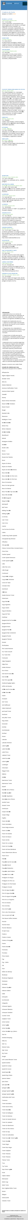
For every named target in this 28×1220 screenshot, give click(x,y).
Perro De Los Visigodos (8, 899)
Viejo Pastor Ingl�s (7, 1169)
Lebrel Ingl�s (5, 761)
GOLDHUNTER (5, 240)
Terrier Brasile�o (6, 1109)
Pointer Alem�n (6, 946)
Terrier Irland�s (6, 1141)
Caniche (4, 526)
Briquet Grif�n (6, 501)
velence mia (5, 175)
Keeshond (4, 714)
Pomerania (5, 949)
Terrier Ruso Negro (7, 1147)
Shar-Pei (4, 1034)
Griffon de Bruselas (7, 686)
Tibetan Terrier (6, 1160)
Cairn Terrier (5, 520)
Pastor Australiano (7, 824)
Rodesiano (4, 981)
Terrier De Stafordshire (8, 1135)
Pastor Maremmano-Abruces (9, 852)
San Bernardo (5, 1000)
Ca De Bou (5, 516)
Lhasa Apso (5, 767)
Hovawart (4, 698)
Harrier (4, 695)
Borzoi (3, 451)
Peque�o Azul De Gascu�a (9, 862)
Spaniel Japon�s (6, 1072)
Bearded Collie (5, 413)
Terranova (4, 1100)
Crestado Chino (6, 586)
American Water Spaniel (8, 391)
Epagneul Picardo (6, 636)
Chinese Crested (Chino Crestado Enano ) (12, 548)
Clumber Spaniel (6, 554)
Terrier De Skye (6, 1131)
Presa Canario (5, 956)
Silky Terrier (5, 1050)
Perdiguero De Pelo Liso (8, 880)
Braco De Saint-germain (8, 485)
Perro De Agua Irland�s (8, 893)
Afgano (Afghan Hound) (8, 375)
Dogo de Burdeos (6, 611)
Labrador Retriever (7, 742)
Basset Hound (5, 407)
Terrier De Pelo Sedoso (8, 1128)
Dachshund (5, 589)
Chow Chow (5, 551)
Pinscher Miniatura (6, 928)
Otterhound (5, 808)
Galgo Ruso (5, 664)
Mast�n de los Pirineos (8, 789)
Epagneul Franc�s (7, 629)
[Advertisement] (14, 74)
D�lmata (4, 592)
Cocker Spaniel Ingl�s (7, 560)
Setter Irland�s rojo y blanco (9, 1031)
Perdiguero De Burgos (8, 877)
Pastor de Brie (5, 840)
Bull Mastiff (5, 504)
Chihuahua (4, 542)
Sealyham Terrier (6, 1019)
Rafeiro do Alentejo (7, 971)
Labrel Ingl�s (5, 746)
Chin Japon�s (5, 545)
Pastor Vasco (5, 855)
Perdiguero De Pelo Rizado (9, 884)
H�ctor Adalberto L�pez (9, 250)
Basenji (4, 397)
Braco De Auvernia (7, 482)
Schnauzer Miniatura (7, 1009)
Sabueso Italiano (6, 990)
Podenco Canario (6, 937)
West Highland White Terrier (9, 1188)
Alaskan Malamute (6, 385)
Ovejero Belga (5, 815)
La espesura (5, 194)
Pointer (4, 943)
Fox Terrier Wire (6, 655)
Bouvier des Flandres (7, 457)
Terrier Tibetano (6, 1153)
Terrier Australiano (7, 1103)
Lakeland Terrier (6, 755)
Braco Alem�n (6, 473)
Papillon (4, 818)
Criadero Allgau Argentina (10, 273)
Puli (3, 965)
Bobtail (4, 438)
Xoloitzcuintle (5, 1197)
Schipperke (5, 1003)
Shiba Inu (4, 1040)
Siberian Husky (5, 1047)
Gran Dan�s (5, 676)
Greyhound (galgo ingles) (8, 683)
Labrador (4, 739)
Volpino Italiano (6, 1175)
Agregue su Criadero (9, 14)
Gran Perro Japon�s (7, 680)
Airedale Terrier (6, 378)
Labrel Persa (5, 752)
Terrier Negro (5, 1144)
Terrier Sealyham (6, 1150)
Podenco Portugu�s (7, 940)
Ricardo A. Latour (7, 19)
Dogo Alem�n (6, 601)
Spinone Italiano (6, 1078)
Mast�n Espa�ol (6, 793)
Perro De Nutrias (6, 902)
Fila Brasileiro (5, 645)
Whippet (4, 1194)
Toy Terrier (5, 1166)
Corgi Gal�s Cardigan (7, 576)
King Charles (5, 720)
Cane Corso (5, 523)
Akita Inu (4, 382)
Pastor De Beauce (6, 837)
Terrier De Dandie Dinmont (9, 1119)
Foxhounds (5, 658)
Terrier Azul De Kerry (7, 1106)
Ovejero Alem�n (6, 811)
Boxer (3, 460)
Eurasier (4, 642)
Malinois (4, 774)
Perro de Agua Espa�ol (8, 890)
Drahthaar (4, 617)
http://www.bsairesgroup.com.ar (10, 271)
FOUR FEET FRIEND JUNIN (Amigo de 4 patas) (13, 89)
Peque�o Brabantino (7, 868)
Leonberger (5, 764)
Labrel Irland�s (6, 749)
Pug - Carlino (5, 962)
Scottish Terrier (6, 1015)
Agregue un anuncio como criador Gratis (12, 364)
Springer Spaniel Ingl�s (8, 1091)
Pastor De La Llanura (7, 843)
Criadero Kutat (6, 213)
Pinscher (4, 921)
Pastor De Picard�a (7, 846)
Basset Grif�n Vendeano (8, 404)
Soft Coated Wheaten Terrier (9, 1059)
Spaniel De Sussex (6, 1069)
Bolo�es (4, 444)
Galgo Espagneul (6, 661)
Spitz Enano (5, 1081)
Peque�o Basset (6, 865)
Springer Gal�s (6, 1088)
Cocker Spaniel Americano (8, 557)
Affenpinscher (5, 372)
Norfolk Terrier (6, 802)
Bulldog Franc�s (6, 510)
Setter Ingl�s (5, 1025)
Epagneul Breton (6, 623)
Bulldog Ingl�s (6, 513)
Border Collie (5, 447)
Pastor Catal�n (6, 830)
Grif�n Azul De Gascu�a (8, 689)
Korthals (4, 727)
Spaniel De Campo (7, 1066)
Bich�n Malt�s (6, 432)
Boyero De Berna (6, 463)
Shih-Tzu (4, 1044)
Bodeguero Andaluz (7, 441)
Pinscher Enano (6, 924)
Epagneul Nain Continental (9, 633)
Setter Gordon (5, 1022)
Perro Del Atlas (6, 906)
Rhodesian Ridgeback (7, 978)
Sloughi (4, 1056)
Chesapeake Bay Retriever (8, 538)
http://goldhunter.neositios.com (10, 248)
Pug (3, 959)
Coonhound (5, 573)
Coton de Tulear (6, 582)
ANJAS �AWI (5, 139)
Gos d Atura (5, 670)
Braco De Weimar (6, 488)
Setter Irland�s (6, 1028)
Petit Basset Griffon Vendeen (9, 918)
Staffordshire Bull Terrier (8, 1097)
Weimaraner (5, 1179)
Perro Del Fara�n (6, 909)
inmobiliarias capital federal (10, 1218)
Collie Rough (5, 570)
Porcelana (4, 953)
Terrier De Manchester (8, 1125)
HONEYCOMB (5, 38)
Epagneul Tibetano (7, 639)
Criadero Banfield (7, 227)
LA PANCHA (5, 204)
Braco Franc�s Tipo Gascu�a (10, 491)
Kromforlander (5, 730)
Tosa (3, 1163)
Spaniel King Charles (7, 1075)
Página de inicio (20, 1218)
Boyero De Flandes (7, 466)
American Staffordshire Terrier (10, 388)
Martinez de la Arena (8, 184)
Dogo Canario (5, 607)
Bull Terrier (5, 507)
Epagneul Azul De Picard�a (9, 620)
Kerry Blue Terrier (6, 717)
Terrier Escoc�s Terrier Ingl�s (10, 1138)
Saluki (3, 993)
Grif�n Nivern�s (6, 692)
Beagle (4, 410)
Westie (4, 1191)
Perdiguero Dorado (7, 887)
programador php (17, 1216)
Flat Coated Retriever (7, 648)
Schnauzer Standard (7, 1012)
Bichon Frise (5, 425)
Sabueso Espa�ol (6, 987)
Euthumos (5, 127)
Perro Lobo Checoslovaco (8, 912)
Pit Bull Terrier (5, 931)
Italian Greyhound (6, 708)
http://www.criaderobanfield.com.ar (11, 237)
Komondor (5, 724)
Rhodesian (4, 975)
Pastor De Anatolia (7, 833)
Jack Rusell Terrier (6, 711)
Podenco (4, 934)
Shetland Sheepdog (7, 1037)
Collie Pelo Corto (6, 567)
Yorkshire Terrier (6, 1200)
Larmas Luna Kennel (7, 262)
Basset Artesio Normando (8, 400)
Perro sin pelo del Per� (8, 915)
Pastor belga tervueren (8, 827)
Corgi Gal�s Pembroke (8, 579)
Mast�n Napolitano (7, 796)
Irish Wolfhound (6, 705)
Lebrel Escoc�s (6, 758)
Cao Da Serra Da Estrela (8, 529)
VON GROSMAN (6, 49)
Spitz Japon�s (5, 1084)
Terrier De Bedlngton (7, 1113)
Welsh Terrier (5, 1185)
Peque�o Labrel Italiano (8, 871)
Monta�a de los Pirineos (8, 799)
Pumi (3, 968)
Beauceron (5, 416)
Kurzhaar (4, 733)
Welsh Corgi (5, 1182)
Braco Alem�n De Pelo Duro (9, 479)
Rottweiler (4, 984)
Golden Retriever (6, 667)
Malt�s (4, 777)
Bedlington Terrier (6, 419)
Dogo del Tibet (6, 614)
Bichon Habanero (6, 429)
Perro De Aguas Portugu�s (9, 896)
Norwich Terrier (6, 805)
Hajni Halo (5, 117)
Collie (3, 564)
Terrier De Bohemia (7, 1116)
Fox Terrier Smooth (7, 651)
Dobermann (5, 598)
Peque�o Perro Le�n (7, 874)
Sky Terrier (4, 1053)
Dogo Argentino (6, 604)
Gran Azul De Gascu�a (8, 673)
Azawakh (4, 394)
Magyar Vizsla (5, 771)
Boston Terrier (6, 454)
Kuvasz (4, 736)
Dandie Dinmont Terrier (8, 595)
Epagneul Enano (6, 626)
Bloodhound (5, 435)
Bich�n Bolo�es (6, 422)
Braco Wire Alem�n (7, 495)
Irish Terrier (5, 702)
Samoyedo (5, 997)
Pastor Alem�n (6, 821)
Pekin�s (4, 858)
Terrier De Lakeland (7, 1122)
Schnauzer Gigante (7, 1006)
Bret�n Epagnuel (6, 498)
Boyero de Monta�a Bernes (9, 469)
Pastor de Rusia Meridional (9, 849)
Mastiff (4, 786)
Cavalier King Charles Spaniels (9, 535)
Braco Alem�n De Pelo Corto (9, 476)
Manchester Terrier (7, 780)
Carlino (4, 532)
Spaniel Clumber (6, 1062)
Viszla (3, 1172)
